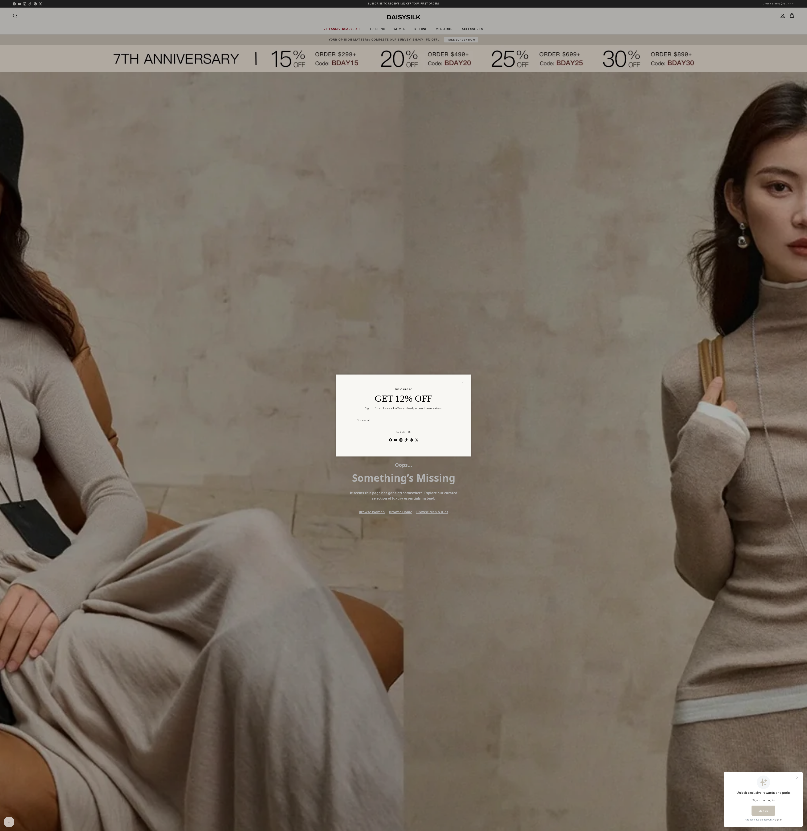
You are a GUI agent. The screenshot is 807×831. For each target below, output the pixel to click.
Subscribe (403, 431)
